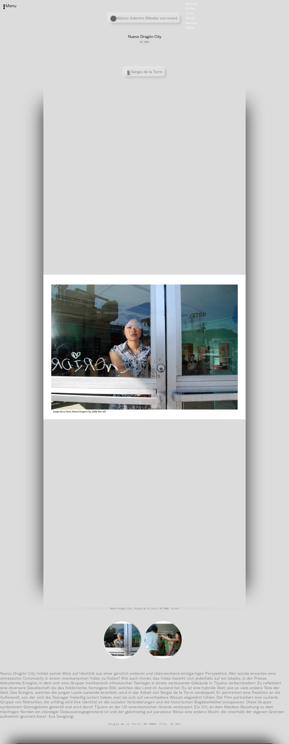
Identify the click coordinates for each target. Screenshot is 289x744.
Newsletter (192, 3)
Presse (189, 13)
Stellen (190, 8)
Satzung (190, 18)
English (190, 27)
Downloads (191, 23)
